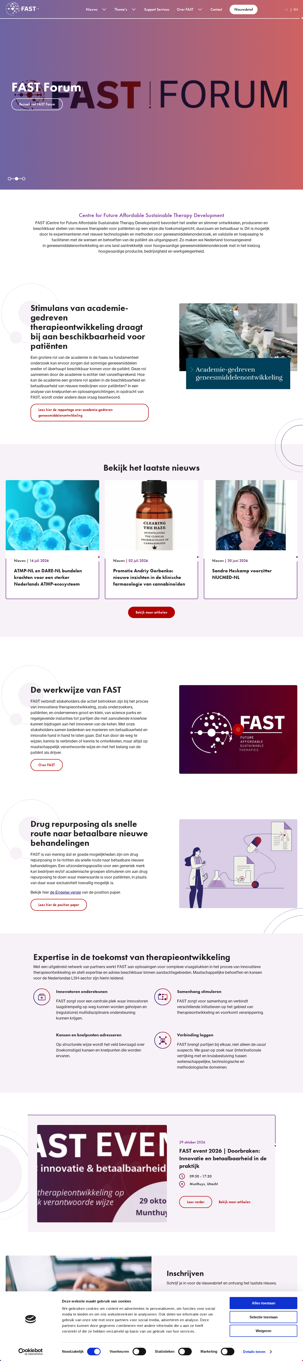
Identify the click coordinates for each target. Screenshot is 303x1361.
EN (296, 9)
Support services (156, 9)
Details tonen (254, 1352)
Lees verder (195, 1201)
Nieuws (92, 9)
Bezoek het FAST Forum (37, 104)
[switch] (139, 1351)
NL (286, 9)
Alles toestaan (263, 1303)
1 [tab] (9, 178)
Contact (216, 9)
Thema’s (121, 9)
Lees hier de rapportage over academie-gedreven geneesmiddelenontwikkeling (75, 412)
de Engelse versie (65, 892)
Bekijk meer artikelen (151, 612)
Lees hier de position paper (58, 904)
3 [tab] (23, 178)
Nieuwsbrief (243, 9)
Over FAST (185, 9)
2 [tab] (16, 178)
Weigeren (263, 1331)
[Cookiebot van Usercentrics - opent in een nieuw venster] (30, 1351)
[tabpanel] (151, 95)
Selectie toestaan (264, 1317)
